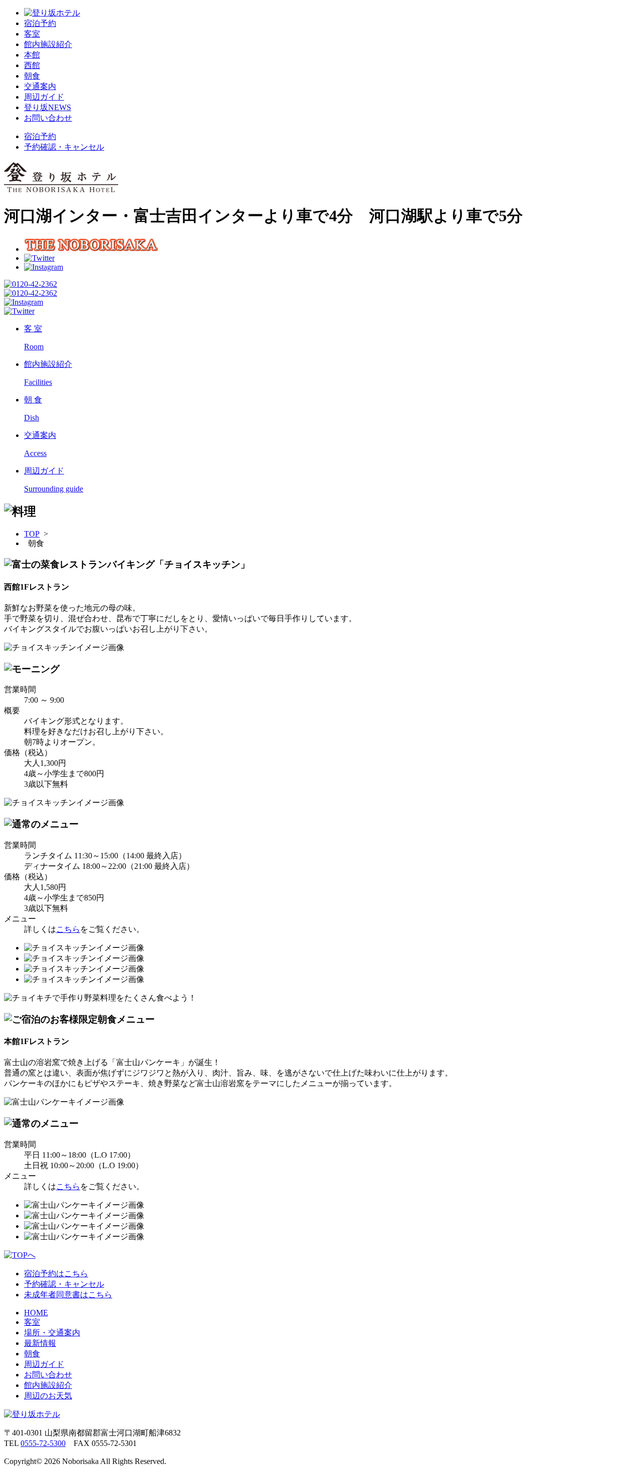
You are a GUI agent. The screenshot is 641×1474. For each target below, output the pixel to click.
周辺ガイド (44, 97)
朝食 (32, 76)
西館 (32, 65)
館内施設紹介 (48, 44)
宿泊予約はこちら (56, 1273)
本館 (32, 55)
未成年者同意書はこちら (68, 1294)
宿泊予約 (40, 23)
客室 (32, 34)
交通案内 (40, 86)
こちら (68, 929)
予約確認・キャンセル (64, 147)
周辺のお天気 (48, 1395)
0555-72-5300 (43, 1443)
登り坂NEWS (47, 107)
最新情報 (40, 1343)
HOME (36, 1312)
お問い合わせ (48, 118)
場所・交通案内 (52, 1332)
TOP (32, 534)
